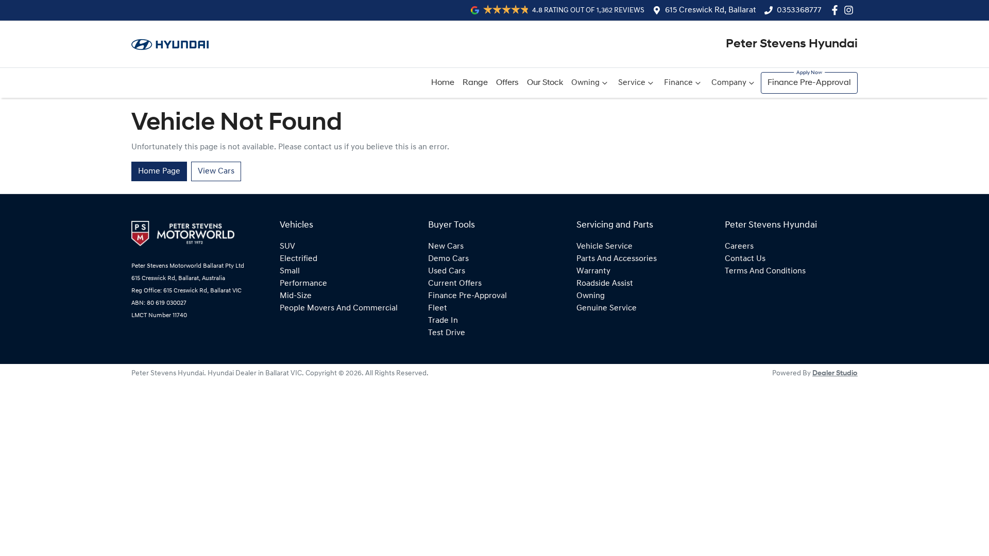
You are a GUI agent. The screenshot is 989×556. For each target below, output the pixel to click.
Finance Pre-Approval (809, 83)
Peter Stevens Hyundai (792, 44)
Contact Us (745, 259)
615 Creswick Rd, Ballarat (710, 10)
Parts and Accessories (616, 259)
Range (475, 83)
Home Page (159, 171)
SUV (287, 246)
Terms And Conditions (765, 271)
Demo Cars (448, 259)
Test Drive (446, 333)
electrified (298, 259)
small (290, 271)
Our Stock (545, 83)
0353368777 (799, 10)
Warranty (593, 271)
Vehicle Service (604, 246)
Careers (739, 246)
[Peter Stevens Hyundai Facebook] (837, 10)
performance (303, 284)
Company (728, 83)
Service (631, 83)
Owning (585, 83)
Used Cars (446, 271)
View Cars (216, 171)
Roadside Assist (604, 284)
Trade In (443, 321)
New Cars (446, 246)
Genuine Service (606, 308)
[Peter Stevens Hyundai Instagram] (851, 10)
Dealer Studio (835, 373)
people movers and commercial (339, 308)
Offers (507, 83)
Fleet (437, 308)
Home (442, 83)
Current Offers (455, 284)
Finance (678, 83)
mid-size (296, 296)
